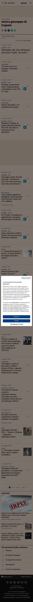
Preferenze (16, 316)
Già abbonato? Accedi (16, 324)
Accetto (16, 320)
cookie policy (26, 296)
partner (23, 304)
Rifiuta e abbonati (26, 278)
